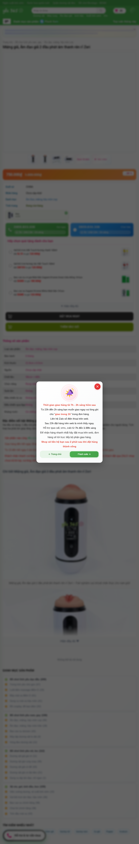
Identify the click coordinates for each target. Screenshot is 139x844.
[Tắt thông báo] (97, 386)
